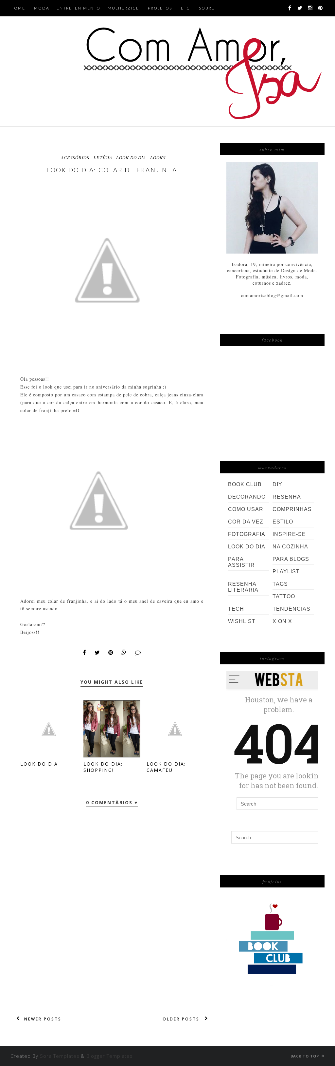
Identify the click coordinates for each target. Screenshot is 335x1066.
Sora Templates (59, 1056)
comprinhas (292, 509)
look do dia (131, 157)
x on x (282, 621)
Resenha (287, 497)
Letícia (103, 157)
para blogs (291, 559)
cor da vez (245, 521)
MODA (41, 8)
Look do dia (39, 764)
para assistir (241, 562)
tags (280, 584)
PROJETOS (160, 8)
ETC (185, 8)
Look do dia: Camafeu (166, 767)
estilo (283, 521)
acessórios (75, 157)
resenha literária (243, 587)
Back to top (305, 1056)
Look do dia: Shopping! (103, 767)
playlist (286, 571)
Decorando (247, 497)
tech (236, 609)
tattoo (284, 596)
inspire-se (289, 534)
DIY (277, 484)
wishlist (242, 621)
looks (158, 157)
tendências (291, 609)
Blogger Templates (109, 1056)
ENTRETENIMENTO (78, 8)
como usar (245, 509)
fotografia (246, 534)
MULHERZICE (123, 8)
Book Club (245, 484)
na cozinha (290, 546)
